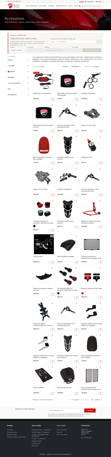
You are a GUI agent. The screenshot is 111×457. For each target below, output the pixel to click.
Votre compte (61, 425)
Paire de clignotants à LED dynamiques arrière (90, 190)
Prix (9, 89)
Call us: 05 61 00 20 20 (14, 1)
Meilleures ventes (12, 434)
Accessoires (51, 5)
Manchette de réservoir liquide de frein (43, 126)
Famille (10, 60)
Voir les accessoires (92, 50)
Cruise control (37, 256)
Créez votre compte (62, 434)
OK (99, 41)
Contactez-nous (36, 443)
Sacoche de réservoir (64, 387)
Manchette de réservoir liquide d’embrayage (67, 94)
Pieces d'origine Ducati (31, 5)
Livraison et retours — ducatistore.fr (41, 429)
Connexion (59, 432)
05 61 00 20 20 (88, 437)
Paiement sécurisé (37, 441)
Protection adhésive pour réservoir (65, 158)
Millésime (11, 77)
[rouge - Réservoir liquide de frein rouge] (82, 293)
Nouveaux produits (12, 432)
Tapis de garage (38, 387)
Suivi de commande (62, 429)
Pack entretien (43, 5)
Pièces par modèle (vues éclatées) (16, 437)
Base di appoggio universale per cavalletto (42, 158)
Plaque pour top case (88, 125)
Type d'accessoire (14, 83)
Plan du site (35, 445)
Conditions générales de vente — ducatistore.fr (41, 435)
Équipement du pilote (61, 5)
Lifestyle (70, 5)
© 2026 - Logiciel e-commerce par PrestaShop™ (55, 454)
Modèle (11, 71)
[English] (83, 1)
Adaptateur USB (86, 157)
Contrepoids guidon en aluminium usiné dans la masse (43, 222)
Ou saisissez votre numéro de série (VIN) (62, 39)
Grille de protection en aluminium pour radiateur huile (91, 257)
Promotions (10, 429)
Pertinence (75, 66)
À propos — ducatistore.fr (39, 438)
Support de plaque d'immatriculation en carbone (42, 324)
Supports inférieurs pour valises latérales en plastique (91, 324)
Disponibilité (12, 94)
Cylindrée (11, 65)
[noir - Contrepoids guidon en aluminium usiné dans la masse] (34, 226)
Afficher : (88, 66)
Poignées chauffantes (88, 93)
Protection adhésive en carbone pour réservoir (67, 356)
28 (92, 400)
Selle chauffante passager (65, 256)
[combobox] (91, 6)
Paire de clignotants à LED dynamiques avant (66, 126)
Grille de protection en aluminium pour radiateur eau (90, 388)
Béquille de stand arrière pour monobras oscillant (91, 222)
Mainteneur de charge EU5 (42, 93)
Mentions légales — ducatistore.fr (41, 432)
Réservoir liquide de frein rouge (91, 288)
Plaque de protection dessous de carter (43, 289)
